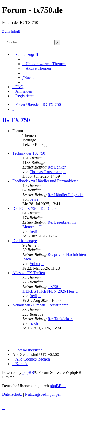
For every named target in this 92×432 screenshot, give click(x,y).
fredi (33, 231)
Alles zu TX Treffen (28, 273)
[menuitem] (44, 64)
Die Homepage (24, 240)
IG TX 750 (16, 120)
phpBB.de (58, 385)
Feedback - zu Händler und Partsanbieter (45, 181)
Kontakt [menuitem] (21, 364)
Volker (35, 263)
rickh (34, 323)
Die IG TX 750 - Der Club (34, 208)
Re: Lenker (57, 167)
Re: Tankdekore (60, 319)
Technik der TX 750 (28, 153)
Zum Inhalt (11, 31)
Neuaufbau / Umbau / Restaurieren (40, 305)
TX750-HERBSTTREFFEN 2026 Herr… (50, 288)
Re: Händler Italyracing (66, 195)
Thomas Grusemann (46, 172)
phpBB (28, 372)
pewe (34, 199)
